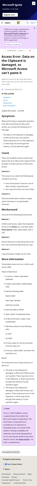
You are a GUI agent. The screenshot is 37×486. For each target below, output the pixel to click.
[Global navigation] (2, 23)
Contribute (5, 477)
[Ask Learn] (30, 50)
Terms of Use (24, 439)
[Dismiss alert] (33, 3)
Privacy (14, 477)
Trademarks (6, 483)
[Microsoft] (18, 22)
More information (9, 106)
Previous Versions (19, 474)
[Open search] (28, 23)
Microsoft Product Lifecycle (15, 33)
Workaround (7, 103)
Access (21, 50)
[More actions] (33, 50)
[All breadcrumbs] (3, 50)
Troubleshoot (11, 50)
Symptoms (6, 97)
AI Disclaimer (6, 474)
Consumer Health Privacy (10, 480)
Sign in (33, 23)
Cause (5, 100)
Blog (29, 474)
